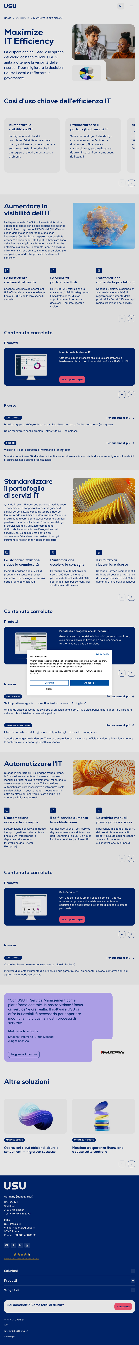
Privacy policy (101, 654)
